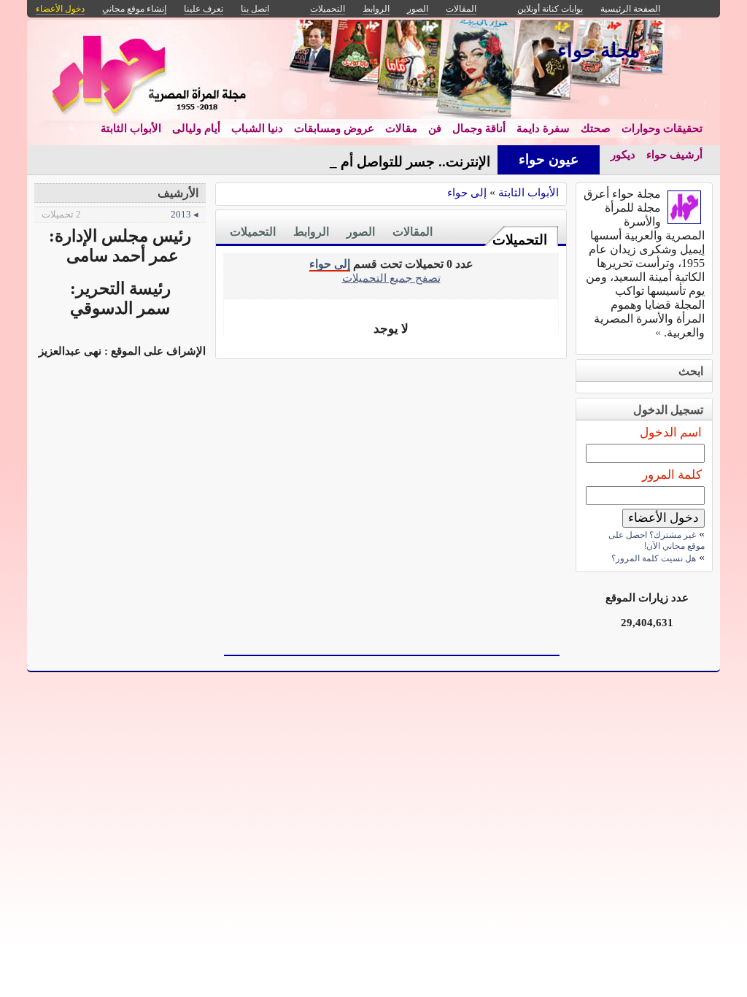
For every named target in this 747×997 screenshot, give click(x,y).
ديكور (623, 155)
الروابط (311, 232)
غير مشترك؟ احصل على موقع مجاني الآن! (656, 540)
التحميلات (519, 239)
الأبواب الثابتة (131, 128)
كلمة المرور (672, 475)
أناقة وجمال (479, 128)
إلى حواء (467, 192)
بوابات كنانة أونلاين (550, 9)
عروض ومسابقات (334, 128)
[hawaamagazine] (684, 220)
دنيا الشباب (257, 128)
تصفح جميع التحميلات (391, 278)
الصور (361, 232)
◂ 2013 (120, 214)
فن (434, 128)
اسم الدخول (671, 432)
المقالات (412, 232)
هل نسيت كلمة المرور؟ (653, 558)
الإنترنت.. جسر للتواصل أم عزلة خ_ (390, 161)
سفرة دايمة (543, 128)
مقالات (401, 128)
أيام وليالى (196, 128)
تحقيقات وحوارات (662, 128)
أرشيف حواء (674, 155)
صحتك (596, 128)
